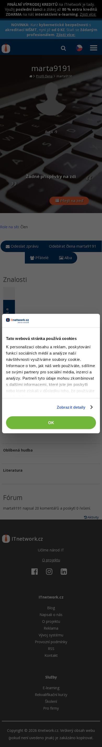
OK (51, 422)
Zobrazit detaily (71, 407)
